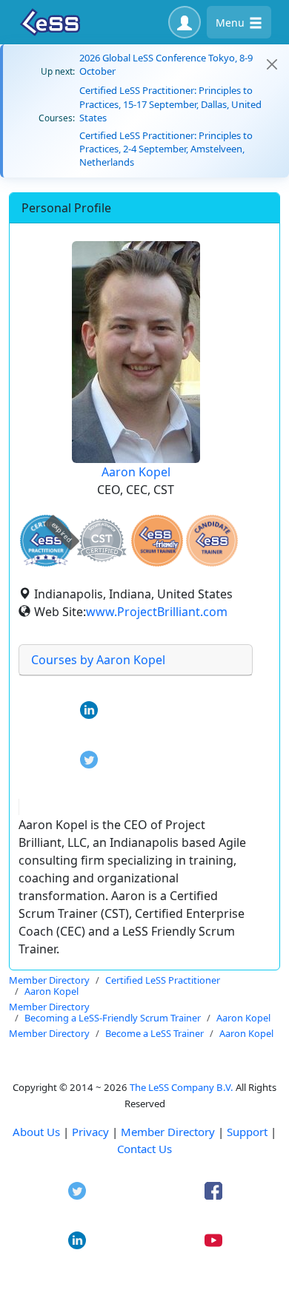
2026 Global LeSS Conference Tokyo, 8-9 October (166, 64)
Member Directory (168, 1131)
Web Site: (60, 612)
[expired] (46, 564)
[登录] (184, 22)
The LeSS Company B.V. (181, 1087)
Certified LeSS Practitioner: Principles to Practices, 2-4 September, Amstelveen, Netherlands (166, 149)
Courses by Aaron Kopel (98, 660)
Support (247, 1131)
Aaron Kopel (136, 472)
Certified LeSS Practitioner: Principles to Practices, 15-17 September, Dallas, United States (170, 104)
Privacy (90, 1131)
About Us (36, 1131)
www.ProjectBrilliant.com (156, 612)
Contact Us (144, 1148)
